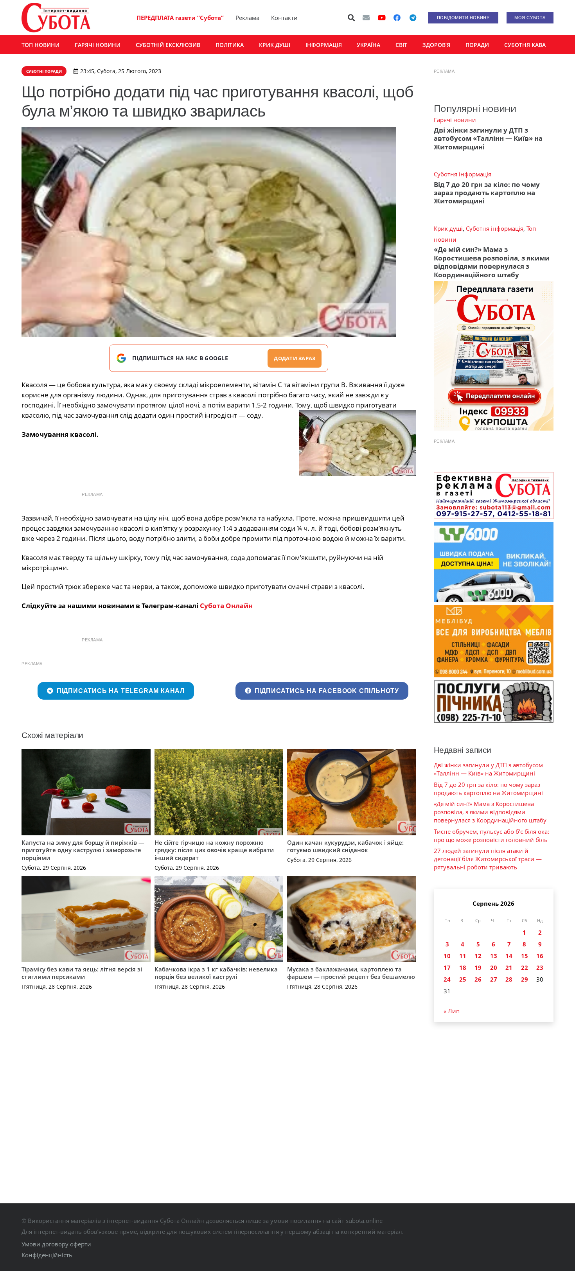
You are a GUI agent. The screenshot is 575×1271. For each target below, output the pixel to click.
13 (493, 956)
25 (462, 979)
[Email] (366, 18)
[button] (351, 17)
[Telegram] (413, 18)
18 (462, 967)
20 (493, 967)
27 (493, 979)
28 (508, 979)
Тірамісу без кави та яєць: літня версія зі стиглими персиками (82, 973)
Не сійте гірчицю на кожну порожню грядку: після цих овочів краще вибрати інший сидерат (214, 850)
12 (478, 956)
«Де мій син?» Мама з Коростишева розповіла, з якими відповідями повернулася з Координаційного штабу (492, 262)
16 (539, 956)
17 (447, 967)
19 (478, 967)
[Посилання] (56, 17)
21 (508, 967)
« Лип (452, 1011)
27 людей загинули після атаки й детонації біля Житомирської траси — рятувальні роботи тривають (488, 859)
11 (462, 956)
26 (478, 979)
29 (524, 979)
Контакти (284, 18)
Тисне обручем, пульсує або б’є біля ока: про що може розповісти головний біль (491, 836)
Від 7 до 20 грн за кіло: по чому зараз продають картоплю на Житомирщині (487, 193)
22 (524, 967)
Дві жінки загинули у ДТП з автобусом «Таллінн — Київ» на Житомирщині (488, 138)
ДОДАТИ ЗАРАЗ (294, 358)
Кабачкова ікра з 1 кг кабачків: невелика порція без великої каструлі (216, 973)
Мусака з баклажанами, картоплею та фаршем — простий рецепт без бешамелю (351, 973)
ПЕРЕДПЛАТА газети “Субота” (180, 18)
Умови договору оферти (56, 1244)
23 (539, 967)
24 (447, 979)
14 (508, 956)
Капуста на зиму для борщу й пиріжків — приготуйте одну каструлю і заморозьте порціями (83, 850)
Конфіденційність (47, 1255)
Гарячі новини (455, 120)
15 (524, 956)
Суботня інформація (462, 174)
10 (447, 956)
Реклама (247, 18)
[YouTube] (382, 18)
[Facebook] (397, 18)
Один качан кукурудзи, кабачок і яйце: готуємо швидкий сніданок (345, 846)
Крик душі (448, 228)
